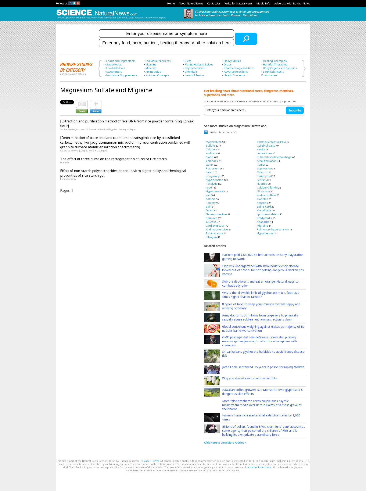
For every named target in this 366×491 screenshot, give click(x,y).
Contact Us (214, 3)
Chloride (211, 161)
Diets (188, 61)
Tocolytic (211, 184)
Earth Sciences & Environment (272, 73)
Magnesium (213, 142)
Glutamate (263, 191)
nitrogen (211, 237)
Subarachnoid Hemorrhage (274, 157)
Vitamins (151, 64)
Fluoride (262, 184)
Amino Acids (153, 72)
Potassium (212, 168)
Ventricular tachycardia (271, 142)
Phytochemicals (195, 68)
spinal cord (264, 206)
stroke (261, 149)
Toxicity (211, 203)
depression (264, 168)
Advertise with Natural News (292, 3)
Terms (155, 460)
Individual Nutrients (158, 61)
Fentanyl (262, 180)
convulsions (264, 153)
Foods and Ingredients (121, 61)
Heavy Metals (232, 61)
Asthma (210, 199)
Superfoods (114, 64)
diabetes (262, 199)
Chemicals (191, 72)
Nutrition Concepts (157, 75)
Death (210, 210)
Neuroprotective (216, 214)
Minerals (151, 68)
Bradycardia (264, 218)
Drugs (228, 64)
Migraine (262, 225)
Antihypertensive (217, 229)
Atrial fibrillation (267, 161)
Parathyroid (264, 176)
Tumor (261, 164)
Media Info (263, 3)
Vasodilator (264, 210)
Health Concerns (234, 75)
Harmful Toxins (194, 75)
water (209, 164)
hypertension (214, 180)
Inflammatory (214, 233)
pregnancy (213, 176)
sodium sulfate (266, 195)
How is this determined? (223, 132)
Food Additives (115, 68)
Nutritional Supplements (121, 75)
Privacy (145, 460)
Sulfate (210, 145)
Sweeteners (114, 72)
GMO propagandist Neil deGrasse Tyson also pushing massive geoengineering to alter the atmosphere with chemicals (259, 341)
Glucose (211, 222)
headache (263, 222)
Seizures (211, 218)
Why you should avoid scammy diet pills (249, 378)
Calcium (211, 149)
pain (208, 206)
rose (209, 187)
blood (209, 157)
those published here (259, 467)
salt (208, 195)
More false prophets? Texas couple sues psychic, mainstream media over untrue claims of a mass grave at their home (262, 405)
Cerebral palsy (266, 145)
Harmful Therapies (275, 64)
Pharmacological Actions (239, 68)
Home (171, 3)
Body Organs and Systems (280, 68)
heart (209, 172)
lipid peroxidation (268, 214)
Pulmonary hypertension (273, 229)
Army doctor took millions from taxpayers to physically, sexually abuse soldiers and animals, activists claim (260, 317)
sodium (210, 153)
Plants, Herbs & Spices (199, 64)
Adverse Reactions (236, 72)
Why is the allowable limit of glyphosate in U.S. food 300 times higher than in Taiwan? (260, 295)
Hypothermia (265, 233)
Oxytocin (262, 172)
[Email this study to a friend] (82, 102)
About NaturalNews (191, 3)
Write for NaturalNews (239, 3)
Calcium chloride (267, 187)
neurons (262, 203)
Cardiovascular (215, 225)
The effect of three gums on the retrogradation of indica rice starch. (113, 159)
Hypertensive (214, 191)
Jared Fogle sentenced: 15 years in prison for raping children (263, 367)
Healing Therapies (275, 61)
